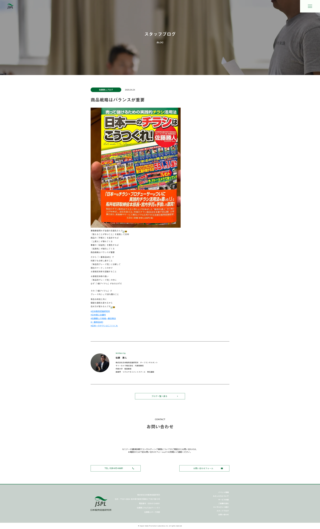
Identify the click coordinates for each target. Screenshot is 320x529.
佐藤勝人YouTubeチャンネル (148, 508)
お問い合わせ (223, 514)
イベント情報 (223, 492)
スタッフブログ (222, 511)
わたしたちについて (221, 496)
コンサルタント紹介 (221, 507)
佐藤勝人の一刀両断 (152, 512)
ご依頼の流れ (223, 503)
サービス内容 (223, 499)
